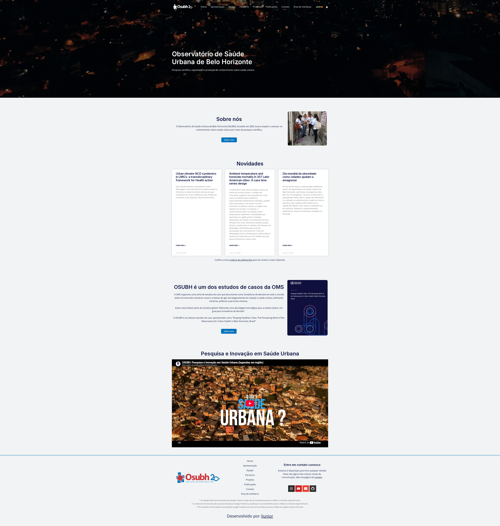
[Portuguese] (319, 6)
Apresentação (217, 6)
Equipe (232, 6)
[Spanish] (322, 6)
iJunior (267, 516)
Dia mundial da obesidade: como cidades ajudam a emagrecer (300, 177)
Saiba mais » (181, 245)
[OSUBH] (183, 6)
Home (204, 6)
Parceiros (244, 6)
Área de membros (302, 6)
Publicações (271, 6)
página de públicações (241, 260)
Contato (285, 6)
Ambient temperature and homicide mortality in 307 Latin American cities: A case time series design (249, 178)
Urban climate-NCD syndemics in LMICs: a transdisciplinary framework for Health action (196, 177)
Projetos (257, 6)
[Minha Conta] (327, 7)
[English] (317, 6)
